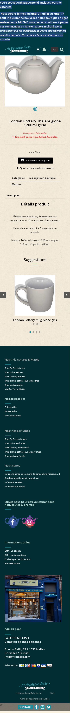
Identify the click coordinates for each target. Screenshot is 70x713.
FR (54, 49)
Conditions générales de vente (35, 698)
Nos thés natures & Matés (22, 359)
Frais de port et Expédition (18, 559)
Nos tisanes (12, 465)
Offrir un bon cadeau (15, 555)
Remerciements (12, 563)
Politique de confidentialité (28, 693)
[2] (33, 332)
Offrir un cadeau (13, 550)
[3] (36, 332)
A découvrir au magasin (37, 160)
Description (13, 195)
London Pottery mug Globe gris (35, 320)
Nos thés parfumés (17, 431)
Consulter (35, 295)
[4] (39, 332)
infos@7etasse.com (17, 657)
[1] (30, 332)
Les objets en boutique (42, 177)
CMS (52, 693)
